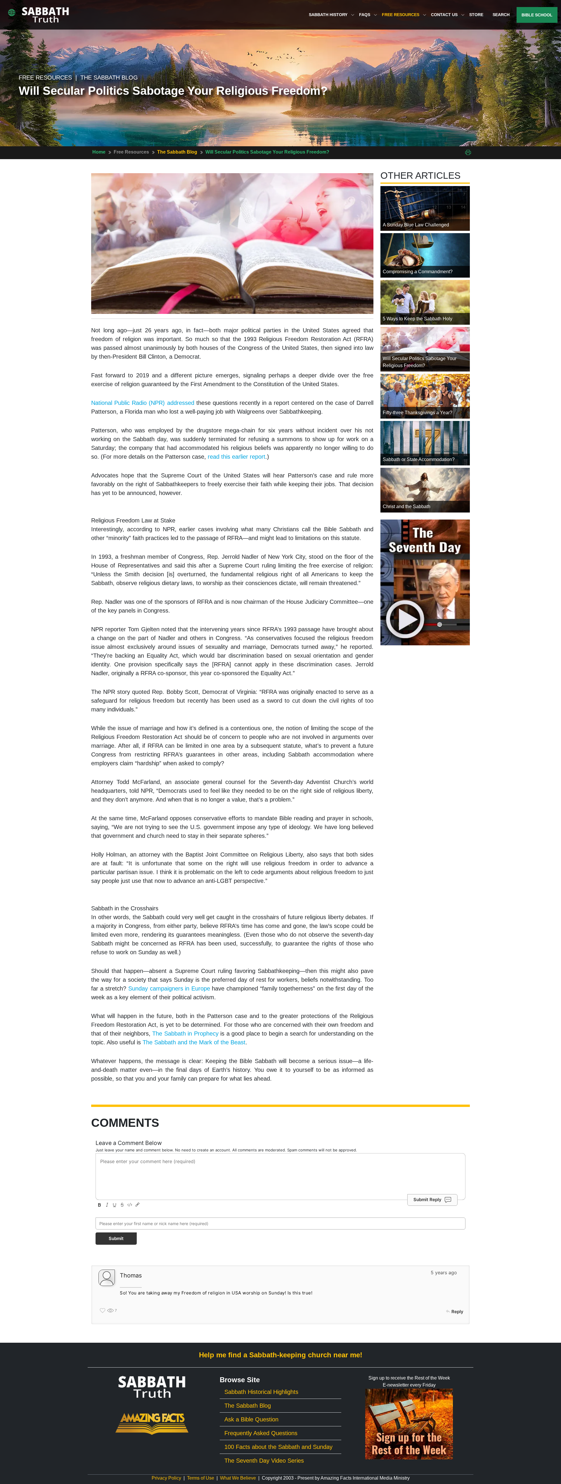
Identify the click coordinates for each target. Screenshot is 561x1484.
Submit (116, 1238)
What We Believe (238, 1478)
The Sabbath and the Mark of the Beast (194, 1042)
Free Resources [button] (401, 14)
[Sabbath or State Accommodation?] (425, 442)
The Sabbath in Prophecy (185, 1033)
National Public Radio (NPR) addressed (142, 403)
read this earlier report (236, 456)
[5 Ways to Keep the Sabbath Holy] (425, 302)
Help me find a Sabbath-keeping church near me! (280, 1355)
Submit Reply (427, 1199)
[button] (11, 12)
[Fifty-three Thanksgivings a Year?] (425, 395)
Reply (457, 1311)
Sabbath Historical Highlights (261, 1392)
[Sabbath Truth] (45, 15)
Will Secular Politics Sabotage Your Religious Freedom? (267, 151)
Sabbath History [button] (329, 14)
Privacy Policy (166, 1478)
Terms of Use (200, 1478)
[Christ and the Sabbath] (425, 489)
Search (501, 14)
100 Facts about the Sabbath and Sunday (278, 1447)
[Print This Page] (468, 151)
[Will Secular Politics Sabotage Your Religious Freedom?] (425, 348)
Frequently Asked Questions (260, 1433)
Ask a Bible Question (251, 1419)
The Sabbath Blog (177, 151)
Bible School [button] (537, 15)
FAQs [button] (365, 14)
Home (98, 151)
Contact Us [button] (445, 14)
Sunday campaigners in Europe (169, 988)
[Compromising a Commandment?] (425, 254)
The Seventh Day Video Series (264, 1460)
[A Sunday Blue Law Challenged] (425, 208)
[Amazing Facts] (151, 1423)
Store (476, 14)
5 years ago (444, 1272)
